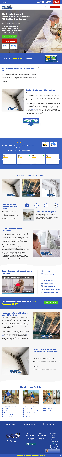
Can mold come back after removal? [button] (40, 373)
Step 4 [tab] (55, 205)
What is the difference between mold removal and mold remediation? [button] (45, 365)
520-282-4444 (30, 436)
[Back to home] (7, 7)
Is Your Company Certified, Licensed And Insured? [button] (43, 358)
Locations (40, 6)
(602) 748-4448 (48, 2)
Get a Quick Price (51, 302)
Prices (45, 6)
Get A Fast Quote (55, 6)
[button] (59, 159)
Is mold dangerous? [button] (37, 355)
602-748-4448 (42, 436)
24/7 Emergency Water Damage (56, 2)
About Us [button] (34, 6)
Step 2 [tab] (36, 205)
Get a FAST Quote (9, 36)
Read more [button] (5, 163)
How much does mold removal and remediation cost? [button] (44, 369)
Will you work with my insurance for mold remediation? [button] (44, 361)
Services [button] (22, 6)
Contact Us (28, 6)
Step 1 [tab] (27, 205)
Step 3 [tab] (46, 205)
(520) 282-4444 (40, 2)
